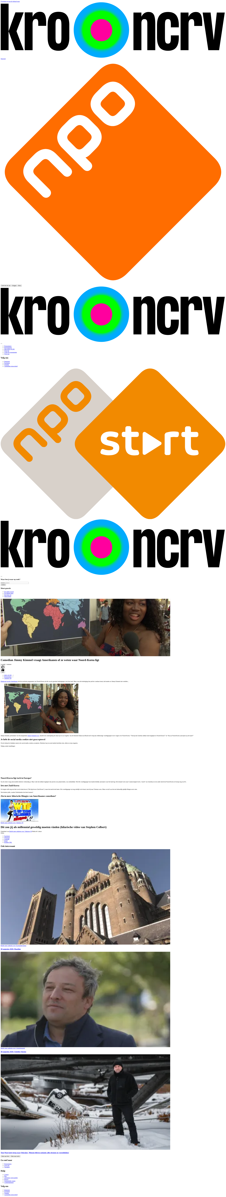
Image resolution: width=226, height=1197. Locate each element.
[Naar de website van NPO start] (113, 284)
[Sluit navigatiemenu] (1, 343)
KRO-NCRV (8, 675)
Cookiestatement (9, 1182)
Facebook (7, 836)
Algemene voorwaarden (11, 1178)
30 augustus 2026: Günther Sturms (13, 1052)
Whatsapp (7, 837)
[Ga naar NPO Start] (113, 518)
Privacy (6, 1179)
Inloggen (14, 285)
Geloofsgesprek (13, 1048)
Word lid (3, 59)
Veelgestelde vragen (9, 1181)
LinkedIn (6, 839)
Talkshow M (7, 678)
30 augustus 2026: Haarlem (11, 949)
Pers (5, 1176)
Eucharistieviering (13, 945)
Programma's (7, 677)
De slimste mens (8, 593)
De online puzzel (9, 591)
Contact (6, 1174)
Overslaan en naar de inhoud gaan (10, 1)
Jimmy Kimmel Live (33, 735)
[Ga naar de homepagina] (113, 57)
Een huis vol (7, 595)
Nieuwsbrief (7, 596)
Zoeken (3, 583)
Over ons (6, 1165)
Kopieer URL (8, 842)
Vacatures (7, 1167)
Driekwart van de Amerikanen (9, 681)
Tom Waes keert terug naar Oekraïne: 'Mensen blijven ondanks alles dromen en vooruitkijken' (35, 1153)
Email (6, 841)
